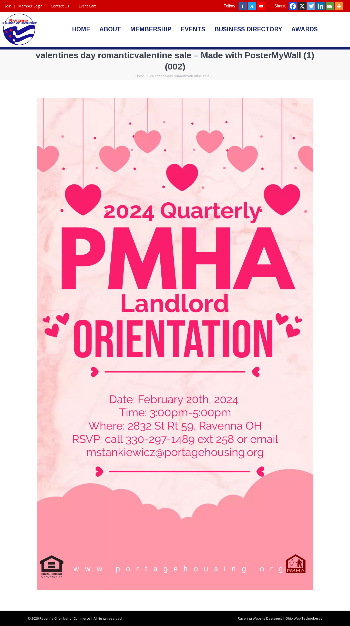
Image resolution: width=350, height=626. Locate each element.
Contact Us (60, 6)
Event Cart (87, 6)
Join (8, 6)
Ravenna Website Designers (260, 618)
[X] (302, 6)
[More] (339, 6)
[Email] (330, 6)
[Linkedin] (320, 6)
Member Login (30, 6)
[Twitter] (311, 6)
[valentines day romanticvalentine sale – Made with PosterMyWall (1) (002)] (175, 344)
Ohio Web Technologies (303, 618)
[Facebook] (293, 6)
